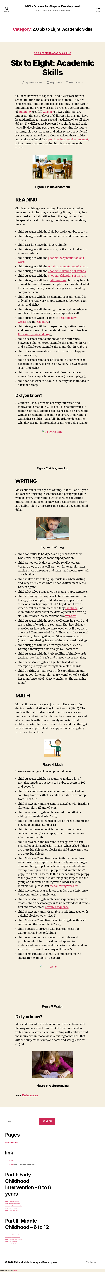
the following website (63, 886)
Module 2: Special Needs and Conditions (13, 1205)
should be (71, 608)
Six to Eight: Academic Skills (52, 67)
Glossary (48, 112)
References (30, 1095)
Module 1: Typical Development (12, 1201)
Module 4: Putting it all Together (12, 1210)
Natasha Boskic (36, 82)
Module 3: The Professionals (11, 1208)
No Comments (76, 82)
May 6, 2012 (56, 82)
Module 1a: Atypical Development (12, 1203)
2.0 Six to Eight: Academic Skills (52, 53)
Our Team (11, 1160)
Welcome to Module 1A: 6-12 (11, 1142)
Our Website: (11, 1164)
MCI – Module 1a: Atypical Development (36, 1262)
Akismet (15, 1270)
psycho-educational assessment (68, 139)
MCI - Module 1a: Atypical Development (52, 6)
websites (70, 616)
